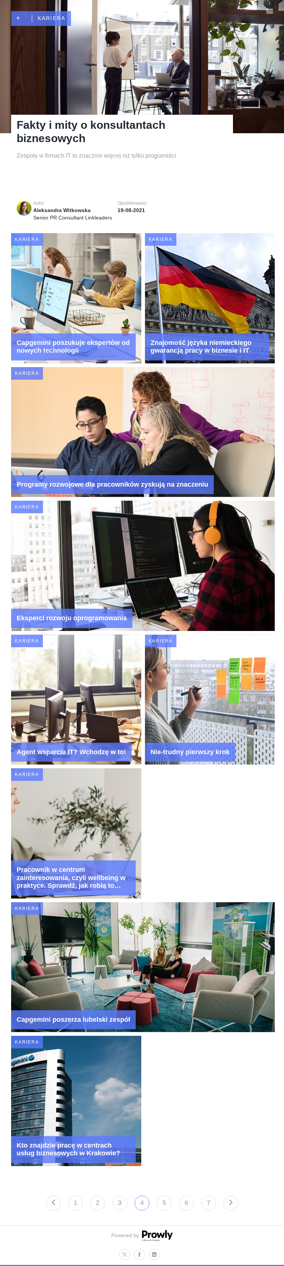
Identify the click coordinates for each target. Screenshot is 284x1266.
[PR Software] (156, 1239)
